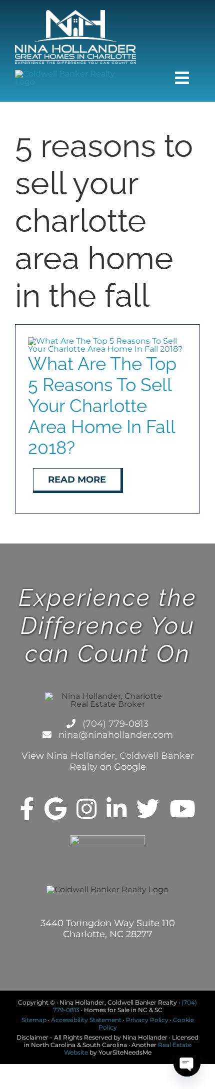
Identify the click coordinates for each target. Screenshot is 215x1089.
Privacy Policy (147, 1020)
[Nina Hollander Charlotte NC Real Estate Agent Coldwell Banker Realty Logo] (75, 13)
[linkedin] (116, 808)
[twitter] (148, 808)
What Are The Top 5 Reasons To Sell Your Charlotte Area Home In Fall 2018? (102, 405)
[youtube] (183, 808)
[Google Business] (55, 808)
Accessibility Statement (86, 1020)
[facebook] (27, 808)
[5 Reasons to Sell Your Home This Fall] (107, 341)
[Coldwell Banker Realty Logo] (75, 73)
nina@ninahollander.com (114, 734)
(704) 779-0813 (114, 723)
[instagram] (86, 808)
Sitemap (34, 1020)
